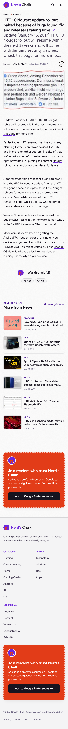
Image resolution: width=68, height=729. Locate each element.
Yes (29, 280)
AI (4, 590)
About (27, 719)
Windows (41, 564)
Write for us (10, 624)
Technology (42, 558)
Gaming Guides (12, 577)
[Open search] (52, 5)
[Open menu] (44, 4)
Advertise (8, 637)
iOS (5, 596)
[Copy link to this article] (61, 64)
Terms (17, 719)
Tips (38, 570)
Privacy (7, 719)
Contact (8, 618)
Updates (18, 14)
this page (9, 134)
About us (8, 611)
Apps (39, 577)
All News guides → (54, 304)
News (6, 14)
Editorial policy (11, 630)
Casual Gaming (12, 564)
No (42, 280)
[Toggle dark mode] (61, 5)
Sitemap (37, 719)
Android (8, 583)
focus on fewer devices (33, 147)
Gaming (8, 558)
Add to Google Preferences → (34, 496)
